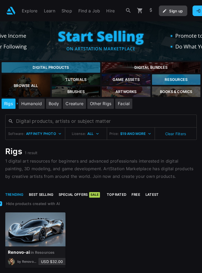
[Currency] (151, 10)
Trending (14, 194)
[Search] (128, 10)
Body (54, 103)
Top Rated (116, 194)
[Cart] (140, 10)
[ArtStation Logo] (11, 11)
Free (136, 194)
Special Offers (79, 194)
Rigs (8, 103)
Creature (74, 103)
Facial (124, 103)
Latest (152, 194)
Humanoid (31, 103)
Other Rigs (100, 103)
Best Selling (41, 194)
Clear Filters (175, 133)
